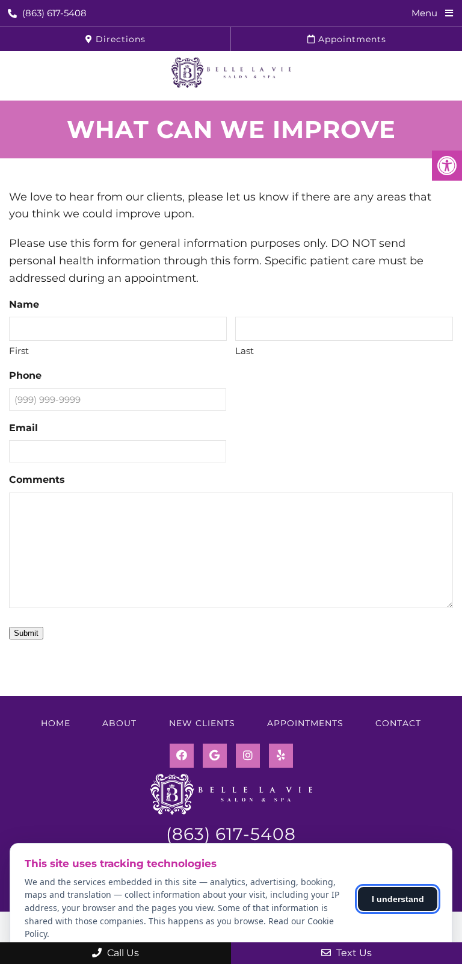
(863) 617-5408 (54, 13)
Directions (119, 39)
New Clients (202, 723)
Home (55, 723)
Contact (398, 723)
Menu (424, 13)
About (119, 723)
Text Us (353, 953)
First (19, 350)
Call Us (122, 953)
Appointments (350, 39)
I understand (398, 899)
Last (244, 350)
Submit (26, 633)
